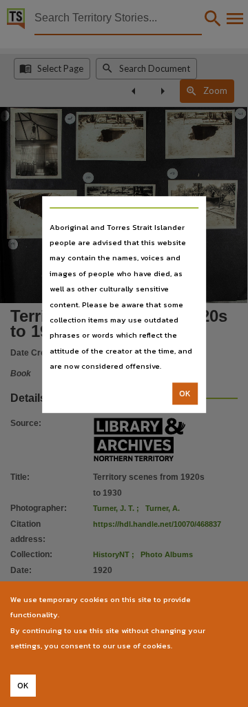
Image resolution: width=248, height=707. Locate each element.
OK (185, 393)
